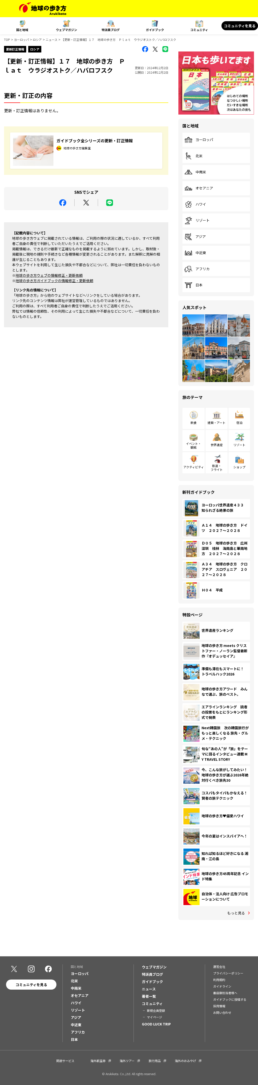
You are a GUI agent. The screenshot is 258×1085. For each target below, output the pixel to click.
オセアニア (204, 188)
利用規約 (219, 980)
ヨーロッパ (21, 39)
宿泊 (239, 422)
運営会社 (219, 966)
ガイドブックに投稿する (229, 999)
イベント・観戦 (193, 445)
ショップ (239, 467)
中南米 (201, 172)
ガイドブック (155, 30)
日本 (199, 285)
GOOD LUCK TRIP (156, 1023)
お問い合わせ (222, 1012)
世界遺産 (217, 445)
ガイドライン (222, 986)
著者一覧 (149, 996)
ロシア (37, 39)
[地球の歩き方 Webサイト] (42, 8)
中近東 (201, 253)
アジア (201, 237)
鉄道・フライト (217, 467)
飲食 (193, 422)
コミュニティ (199, 30)
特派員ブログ (111, 30)
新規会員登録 (156, 1010)
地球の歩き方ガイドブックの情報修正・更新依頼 (54, 280)
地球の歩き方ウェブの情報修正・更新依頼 (49, 275)
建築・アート (216, 422)
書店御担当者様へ (225, 993)
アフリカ (203, 269)
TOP (7, 39)
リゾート (203, 221)
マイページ (154, 1017)
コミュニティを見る (239, 25)
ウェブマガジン (66, 30)
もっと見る (236, 912)
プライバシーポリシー (228, 973)
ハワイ (201, 204)
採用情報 (219, 1006)
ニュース (51, 39)
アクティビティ (193, 467)
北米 (199, 156)
